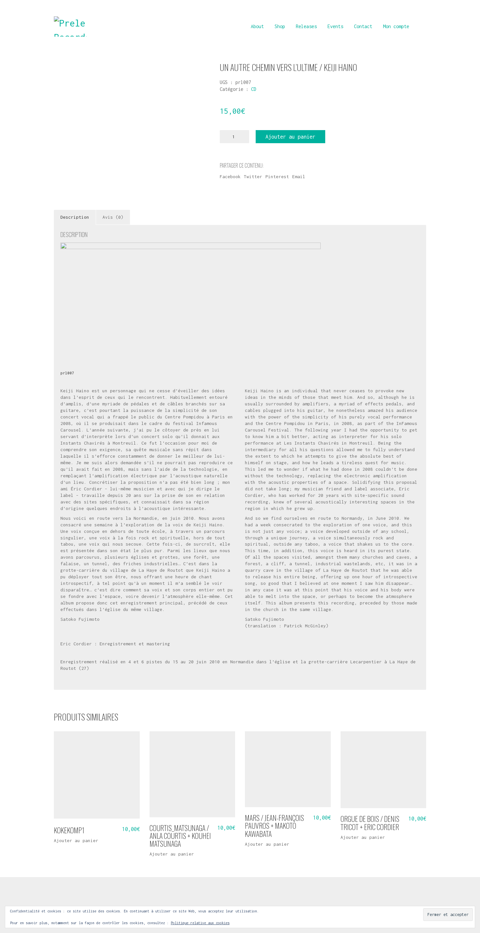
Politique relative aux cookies (200, 923)
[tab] (75, 217)
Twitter (253, 176)
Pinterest (277, 176)
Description (74, 217)
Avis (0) (113, 217)
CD (253, 89)
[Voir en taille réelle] (63, 73)
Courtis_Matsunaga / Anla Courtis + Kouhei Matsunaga (180, 836)
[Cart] (422, 26)
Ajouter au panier (290, 137)
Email (298, 176)
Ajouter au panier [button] (76, 840)
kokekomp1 (69, 830)
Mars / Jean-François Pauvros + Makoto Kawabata (274, 826)
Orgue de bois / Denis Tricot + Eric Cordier (370, 822)
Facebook (230, 176)
